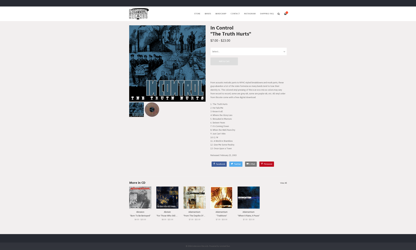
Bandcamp (220, 13)
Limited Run (225, 246)
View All (283, 183)
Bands (208, 13)
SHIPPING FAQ (267, 13)
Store (197, 13)
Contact (235, 13)
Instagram (250, 13)
